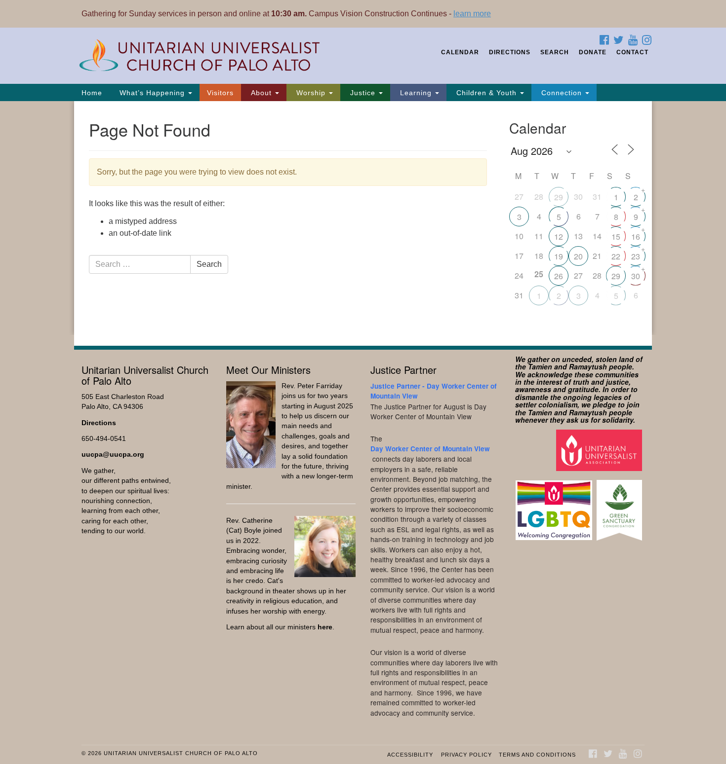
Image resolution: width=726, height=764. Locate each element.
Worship (311, 93)
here (325, 627)
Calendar (460, 52)
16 (635, 236)
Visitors (220, 93)
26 (558, 276)
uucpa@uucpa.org (112, 454)
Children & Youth (486, 93)
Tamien (540, 366)
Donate (592, 52)
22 (615, 256)
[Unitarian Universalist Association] (600, 450)
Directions (509, 52)
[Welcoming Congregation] (555, 505)
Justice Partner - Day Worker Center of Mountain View (433, 390)
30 (635, 276)
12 (558, 236)
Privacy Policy (466, 755)
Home (91, 93)
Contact (632, 52)
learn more (472, 13)
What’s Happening (152, 93)
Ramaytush (588, 366)
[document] (363, 218)
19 (558, 256)
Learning (416, 93)
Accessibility (410, 755)
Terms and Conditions (537, 755)
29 (558, 197)
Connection (561, 93)
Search (554, 52)
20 (578, 256)
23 (635, 256)
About (261, 93)
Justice (363, 93)
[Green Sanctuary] (621, 505)
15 (615, 236)
